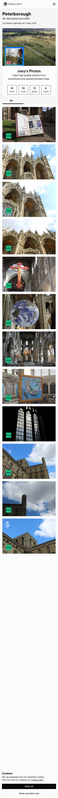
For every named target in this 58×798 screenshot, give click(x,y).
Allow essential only (29, 793)
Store (12, 92)
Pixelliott (15, 4)
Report (34, 92)
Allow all (29, 786)
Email (23, 92)
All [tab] (11, 100)
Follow (46, 92)
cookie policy (37, 780)
